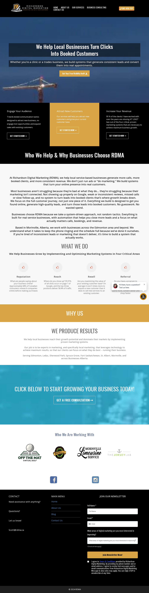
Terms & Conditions (107, 561)
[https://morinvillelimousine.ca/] (89, 453)
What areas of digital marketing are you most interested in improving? (110, 533)
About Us (65, 7)
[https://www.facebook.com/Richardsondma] (53, 479)
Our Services (78, 7)
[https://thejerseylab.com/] (119, 452)
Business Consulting (96, 7)
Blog (53, 514)
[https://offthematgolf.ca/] (30, 452)
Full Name (91, 505)
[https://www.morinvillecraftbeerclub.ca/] (59, 453)
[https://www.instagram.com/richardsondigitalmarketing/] (95, 479)
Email (90, 518)
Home (55, 7)
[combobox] (112, 540)
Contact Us (58, 9)
